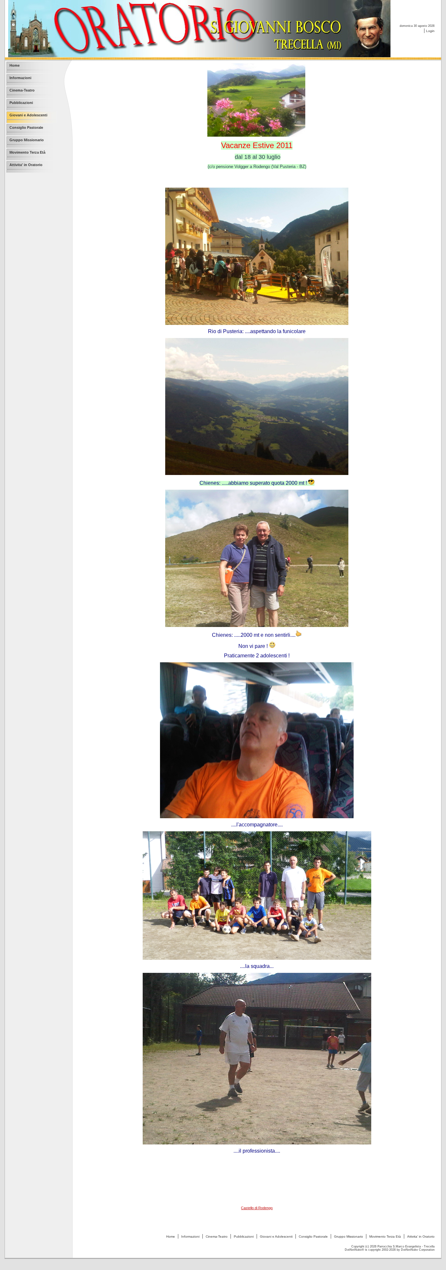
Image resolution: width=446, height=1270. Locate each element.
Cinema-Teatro (217, 1236)
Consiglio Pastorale (313, 1236)
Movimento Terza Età (385, 1236)
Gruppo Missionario (348, 1236)
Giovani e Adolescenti (276, 1236)
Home (170, 1236)
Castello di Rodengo (257, 1208)
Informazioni (190, 1236)
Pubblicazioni (244, 1236)
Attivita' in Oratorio (421, 1236)
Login (430, 31)
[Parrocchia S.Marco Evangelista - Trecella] (199, 55)
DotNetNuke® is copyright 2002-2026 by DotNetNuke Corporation (390, 1249)
